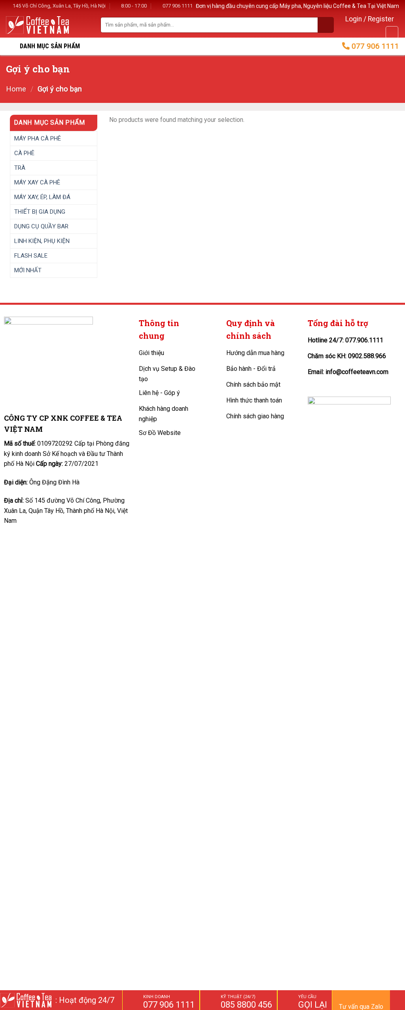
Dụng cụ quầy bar (41, 226)
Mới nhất (28, 269)
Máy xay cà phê (37, 182)
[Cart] (392, 32)
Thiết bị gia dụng (39, 211)
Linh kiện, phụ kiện (42, 240)
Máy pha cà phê (37, 138)
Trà (19, 167)
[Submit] (326, 25)
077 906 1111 (178, 6)
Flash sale (30, 255)
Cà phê (24, 152)
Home (16, 89)
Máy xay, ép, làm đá (42, 196)
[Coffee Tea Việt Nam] (37, 25)
